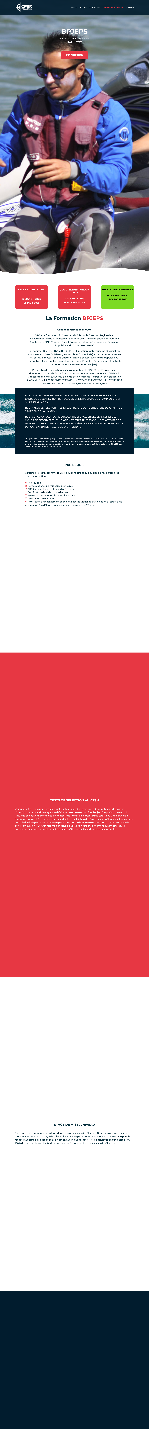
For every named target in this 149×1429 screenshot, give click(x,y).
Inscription (74, 55)
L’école (83, 7)
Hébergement (96, 7)
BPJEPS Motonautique (114, 7)
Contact (130, 7)
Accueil (74, 7)
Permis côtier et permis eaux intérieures (50, 486)
